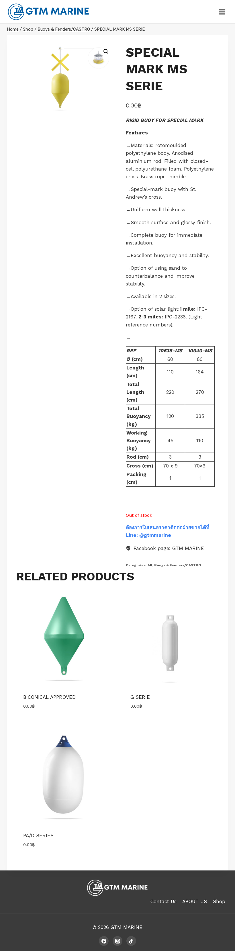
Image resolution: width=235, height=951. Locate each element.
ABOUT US (194, 901)
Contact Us (163, 901)
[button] (106, 51)
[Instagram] (117, 941)
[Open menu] (222, 12)
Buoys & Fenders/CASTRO (177, 565)
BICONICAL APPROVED (49, 697)
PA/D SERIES (38, 835)
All (150, 565)
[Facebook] (104, 941)
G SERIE (140, 697)
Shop (219, 901)
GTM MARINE (126, 927)
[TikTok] (131, 941)
